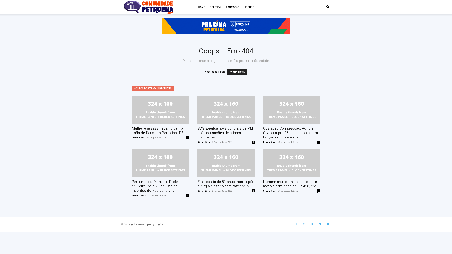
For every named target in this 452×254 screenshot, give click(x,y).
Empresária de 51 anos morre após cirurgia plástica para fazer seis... (225, 184)
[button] (327, 7)
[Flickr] (304, 224)
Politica (215, 7)
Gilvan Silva (138, 137)
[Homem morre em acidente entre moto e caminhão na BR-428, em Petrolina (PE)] (291, 163)
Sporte (249, 7)
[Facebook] (296, 224)
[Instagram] (312, 224)
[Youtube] (328, 224)
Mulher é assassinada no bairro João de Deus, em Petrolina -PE (157, 130)
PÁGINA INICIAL (237, 72)
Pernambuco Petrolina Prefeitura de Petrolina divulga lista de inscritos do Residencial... (159, 186)
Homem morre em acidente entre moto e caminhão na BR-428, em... (291, 184)
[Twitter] (320, 224)
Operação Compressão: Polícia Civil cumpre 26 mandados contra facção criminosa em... (290, 132)
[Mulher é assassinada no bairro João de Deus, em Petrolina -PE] (160, 110)
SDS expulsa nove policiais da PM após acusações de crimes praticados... (225, 132)
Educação (232, 7)
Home (201, 7)
